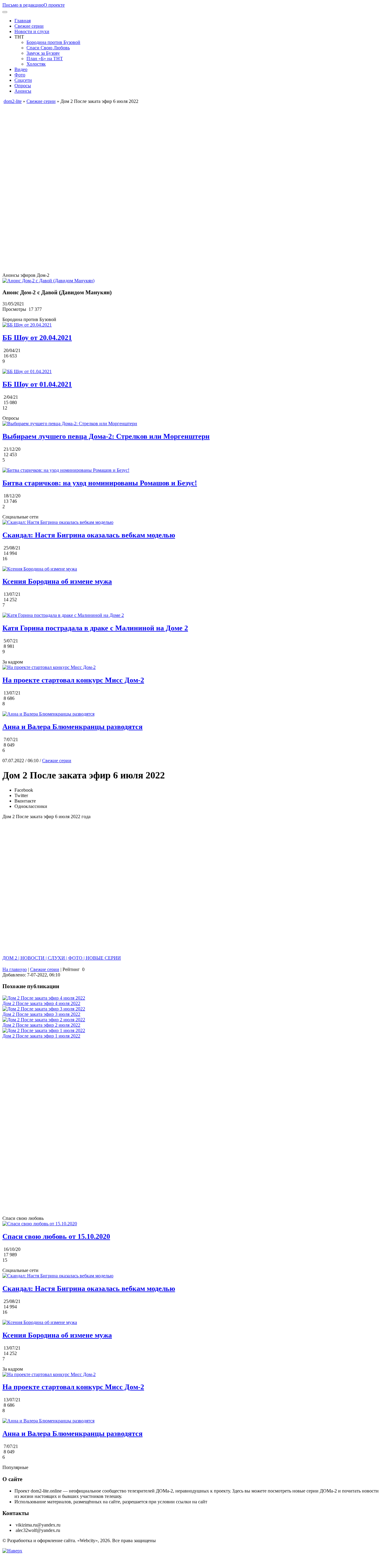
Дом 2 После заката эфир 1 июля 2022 (41, 1035)
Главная (22, 20)
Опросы (22, 85)
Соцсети (23, 80)
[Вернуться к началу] (12, 1550)
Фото (19, 74)
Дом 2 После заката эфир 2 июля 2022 (41, 1025)
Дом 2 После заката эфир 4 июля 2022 (41, 1003)
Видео (20, 69)
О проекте (54, 5)
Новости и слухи (31, 31)
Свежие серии (29, 26)
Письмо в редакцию (23, 5)
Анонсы (22, 91)
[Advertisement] (182, 146)
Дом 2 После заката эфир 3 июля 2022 (41, 1014)
